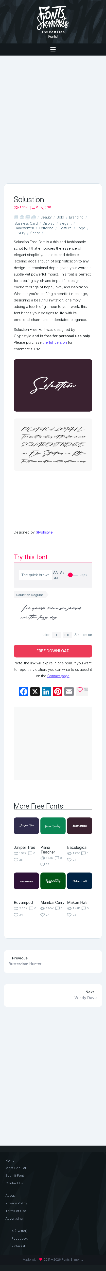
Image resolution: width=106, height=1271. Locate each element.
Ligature (65, 228)
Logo (81, 228)
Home (10, 1160)
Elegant (65, 223)
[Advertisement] (53, 119)
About (10, 1195)
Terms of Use (15, 1211)
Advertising (14, 1218)
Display (48, 223)
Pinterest (18, 1246)
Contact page (58, 676)
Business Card (26, 223)
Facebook (20, 1238)
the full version (55, 342)
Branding (76, 217)
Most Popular (15, 1168)
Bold (60, 217)
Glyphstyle (44, 532)
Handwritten (24, 228)
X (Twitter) (19, 1231)
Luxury (20, 233)
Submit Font (14, 1175)
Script (35, 233)
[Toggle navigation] (53, 49)
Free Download (53, 651)
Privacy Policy (16, 1203)
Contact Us (14, 1183)
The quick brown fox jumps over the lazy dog (51, 612)
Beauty (46, 217)
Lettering (46, 228)
